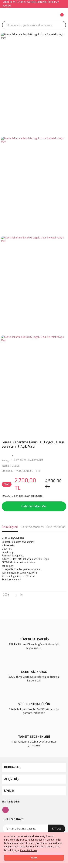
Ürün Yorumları (56, 527)
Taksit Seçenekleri (32, 527)
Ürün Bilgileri (10, 527)
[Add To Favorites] (13, 453)
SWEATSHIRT (35, 460)
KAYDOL (56, 828)
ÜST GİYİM (20, 460)
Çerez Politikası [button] (28, 850)
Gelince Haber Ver (34, 506)
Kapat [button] (34, 857)
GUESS (16, 465)
